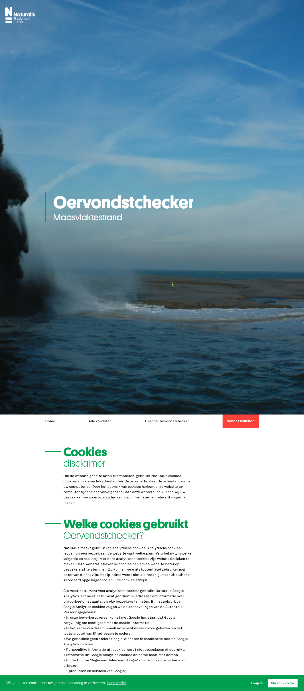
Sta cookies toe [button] (283, 683)
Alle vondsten (100, 421)
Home (50, 421)
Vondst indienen (240, 421)
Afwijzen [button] (256, 683)
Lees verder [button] (116, 683)
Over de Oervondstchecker (167, 421)
